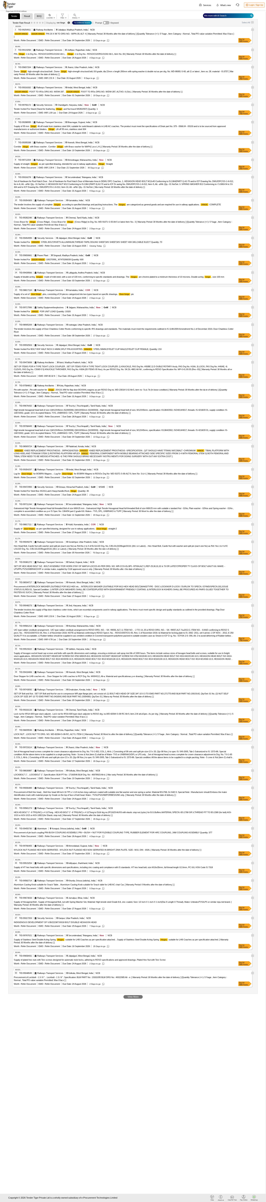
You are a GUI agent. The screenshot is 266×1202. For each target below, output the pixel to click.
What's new (225, 5)
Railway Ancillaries (44, 30)
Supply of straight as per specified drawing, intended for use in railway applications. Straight (63, 164)
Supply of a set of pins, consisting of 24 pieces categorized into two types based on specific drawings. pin (74, 294)
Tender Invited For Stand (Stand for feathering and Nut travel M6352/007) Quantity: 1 (56, 109)
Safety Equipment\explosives (50, 307)
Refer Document (28, 40)
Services (207, 5)
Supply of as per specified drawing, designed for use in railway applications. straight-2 (65, 528)
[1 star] (32, 23)
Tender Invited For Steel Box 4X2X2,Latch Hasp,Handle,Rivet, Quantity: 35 (51, 491)
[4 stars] (40, 23)
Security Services (44, 105)
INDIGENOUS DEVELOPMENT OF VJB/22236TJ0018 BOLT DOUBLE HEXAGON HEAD (55, 922)
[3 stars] (37, 23)
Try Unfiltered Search (82, 23)
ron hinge (61, 22)
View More (133, 996)
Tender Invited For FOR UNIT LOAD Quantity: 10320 (42, 311)
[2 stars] (34, 23)
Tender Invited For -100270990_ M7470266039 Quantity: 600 (48, 259)
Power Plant (42, 255)
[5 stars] (43, 23)
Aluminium (42, 828)
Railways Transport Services (49, 50)
